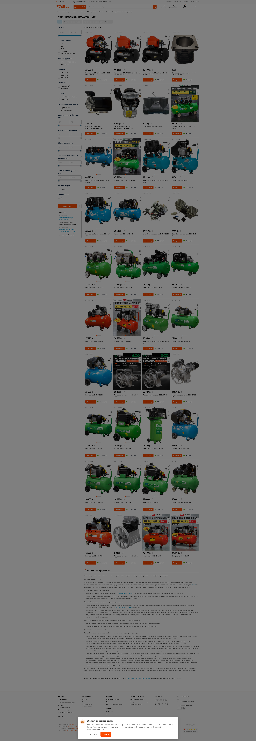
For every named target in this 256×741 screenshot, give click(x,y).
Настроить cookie (166, 724)
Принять (106, 734)
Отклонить (93, 734)
